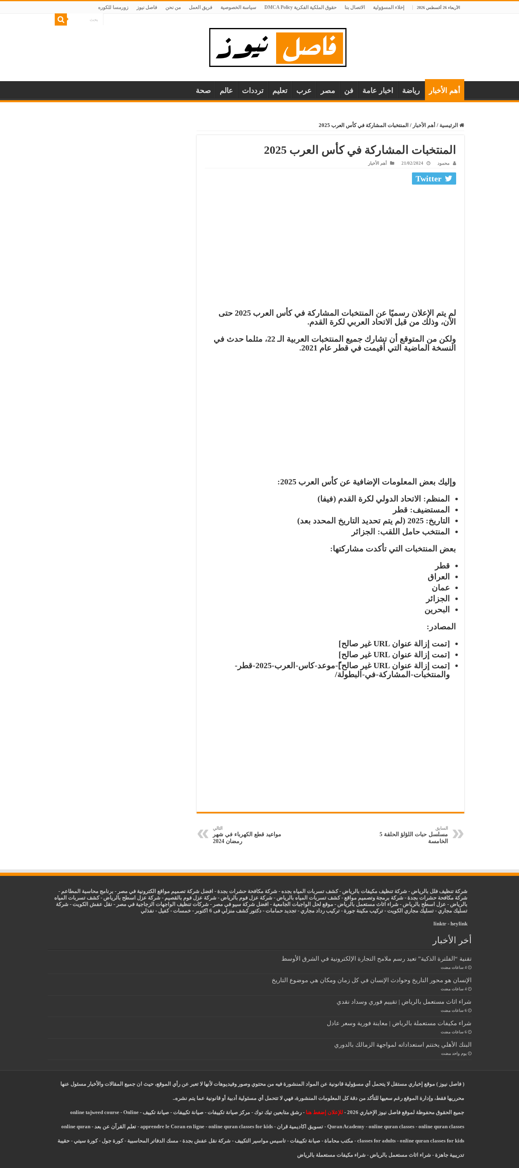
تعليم (279, 90)
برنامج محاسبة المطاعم (87, 891)
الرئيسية (449, 125)
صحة (203, 90)
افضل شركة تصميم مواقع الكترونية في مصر (165, 891)
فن (349, 90)
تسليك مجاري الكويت (410, 911)
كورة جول (112, 1141)
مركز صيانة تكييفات (229, 1112)
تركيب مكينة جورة (363, 911)
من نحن (173, 7)
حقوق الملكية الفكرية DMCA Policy (300, 7)
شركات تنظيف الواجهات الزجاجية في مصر (162, 904)
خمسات (182, 911)
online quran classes (391, 1126)
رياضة (411, 90)
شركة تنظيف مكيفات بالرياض (374, 891)
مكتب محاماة (338, 1141)
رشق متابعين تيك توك (278, 1112)
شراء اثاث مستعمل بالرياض (368, 904)
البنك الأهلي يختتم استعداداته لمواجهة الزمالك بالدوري (403, 1044)
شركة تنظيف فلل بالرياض (439, 891)
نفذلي (147, 911)
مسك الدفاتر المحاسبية (152, 1141)
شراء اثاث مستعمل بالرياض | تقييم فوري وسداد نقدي (404, 1001)
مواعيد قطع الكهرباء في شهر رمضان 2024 (247, 835)
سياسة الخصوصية (238, 7)
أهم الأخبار (444, 90)
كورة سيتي (85, 1141)
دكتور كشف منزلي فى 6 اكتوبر (228, 911)
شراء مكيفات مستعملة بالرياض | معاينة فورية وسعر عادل (399, 1023)
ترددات (253, 90)
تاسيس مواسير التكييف (260, 1141)
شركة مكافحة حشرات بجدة (437, 898)
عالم (226, 90)
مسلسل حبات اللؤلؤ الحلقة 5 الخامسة (414, 835)
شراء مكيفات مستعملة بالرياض (331, 1155)
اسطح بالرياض (419, 904)
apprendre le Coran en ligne (172, 1126)
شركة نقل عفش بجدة (206, 1141)
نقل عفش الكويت (92, 904)
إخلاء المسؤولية (388, 7)
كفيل (163, 911)
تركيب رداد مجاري (320, 911)
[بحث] (61, 19)
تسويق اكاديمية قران (300, 1126)
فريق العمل (200, 7)
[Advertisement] (330, 248)
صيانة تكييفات (188, 1112)
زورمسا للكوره (113, 7)
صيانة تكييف (156, 1112)
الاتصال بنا (355, 7)
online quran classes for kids (240, 1126)
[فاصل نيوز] (282, 45)
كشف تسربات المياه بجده (309, 891)
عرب (304, 90)
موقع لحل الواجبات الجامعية (303, 904)
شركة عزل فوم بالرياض (246, 898)
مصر (328, 90)
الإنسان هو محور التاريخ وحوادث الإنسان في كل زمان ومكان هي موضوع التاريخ (372, 980)
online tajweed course (94, 1112)
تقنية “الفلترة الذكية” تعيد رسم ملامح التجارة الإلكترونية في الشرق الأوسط (376, 958)
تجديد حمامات (281, 911)
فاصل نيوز (147, 7)
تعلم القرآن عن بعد (115, 1126)
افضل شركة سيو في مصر (241, 904)
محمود (444, 163)
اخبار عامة (377, 90)
